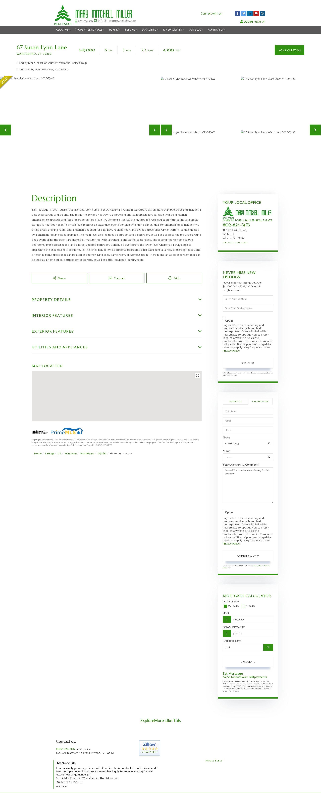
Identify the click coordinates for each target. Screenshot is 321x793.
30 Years (233, 605)
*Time (226, 451)
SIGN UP (260, 21)
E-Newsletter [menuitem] (172, 29)
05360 (102, 453)
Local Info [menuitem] (149, 29)
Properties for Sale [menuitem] (88, 29)
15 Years (250, 605)
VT (59, 453)
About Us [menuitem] (62, 29)
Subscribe (248, 363)
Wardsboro (87, 453)
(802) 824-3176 (65, 749)
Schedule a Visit (260, 401)
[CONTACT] (289, 50)
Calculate (248, 661)
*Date (226, 437)
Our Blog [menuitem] (195, 29)
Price (226, 613)
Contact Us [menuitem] (216, 29)
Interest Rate (232, 641)
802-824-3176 (236, 225)
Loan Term (231, 601)
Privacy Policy (231, 350)
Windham (71, 453)
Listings (49, 453)
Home (38, 453)
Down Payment (234, 627)
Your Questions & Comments (240, 464)
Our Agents (242, 243)
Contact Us (228, 243)
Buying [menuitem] (114, 29)
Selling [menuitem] (130, 29)
